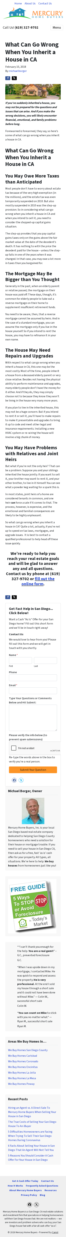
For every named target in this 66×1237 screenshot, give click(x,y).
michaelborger (18, 71)
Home (18, 3)
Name (13, 655)
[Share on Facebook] (7, 78)
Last (36, 666)
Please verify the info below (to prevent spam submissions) (28, 737)
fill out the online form (38, 581)
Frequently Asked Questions (42, 1185)
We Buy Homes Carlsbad (22, 1056)
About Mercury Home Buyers (25, 1190)
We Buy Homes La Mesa (22, 1078)
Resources (51, 1190)
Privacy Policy (29, 1195)
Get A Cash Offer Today (25, 1181)
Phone (13, 672)
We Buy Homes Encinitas (23, 1067)
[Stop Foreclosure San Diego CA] (32, 906)
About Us (30, 3)
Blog (42, 1195)
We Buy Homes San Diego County (28, 1050)
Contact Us (45, 3)
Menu (57, 27)
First (11, 666)
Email (13, 685)
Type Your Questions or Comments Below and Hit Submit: (30, 700)
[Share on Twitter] (14, 78)
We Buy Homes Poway (21, 1084)
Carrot (55, 1232)
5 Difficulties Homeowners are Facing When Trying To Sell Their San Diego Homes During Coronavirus (30, 1136)
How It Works (15, 1185)
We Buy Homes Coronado (23, 1061)
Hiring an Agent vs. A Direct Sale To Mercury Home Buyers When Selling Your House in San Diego (32, 1112)
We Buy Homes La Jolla (22, 1073)
